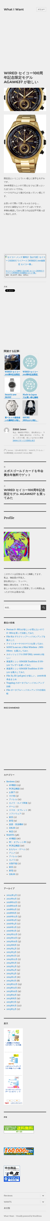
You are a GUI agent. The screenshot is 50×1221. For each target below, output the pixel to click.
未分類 (7, 1208)
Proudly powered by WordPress (29, 1216)
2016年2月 (11, 927)
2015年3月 (11, 952)
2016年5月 (11, 923)
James (10, 450)
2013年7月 (11, 1002)
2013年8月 (11, 998)
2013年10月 (11, 991)
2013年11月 (11, 987)
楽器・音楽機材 (16, 824)
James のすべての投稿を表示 (24, 440)
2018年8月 (11, 913)
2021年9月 (11, 898)
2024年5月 (11, 895)
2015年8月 (11, 945)
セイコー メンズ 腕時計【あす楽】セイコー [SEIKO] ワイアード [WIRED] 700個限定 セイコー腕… (25, 272)
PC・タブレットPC (17, 842)
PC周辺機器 (14, 788)
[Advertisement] (25, 45)
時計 (30, 453)
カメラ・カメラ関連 (18, 803)
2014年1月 (11, 980)
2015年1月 (11, 955)
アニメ (12, 852)
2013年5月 (11, 1009)
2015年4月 (11, 948)
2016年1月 (11, 930)
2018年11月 (11, 902)
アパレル (39, 450)
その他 (12, 795)
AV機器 (12, 785)
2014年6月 (11, 963)
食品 (11, 831)
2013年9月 (11, 995)
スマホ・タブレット (18, 810)
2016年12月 (12, 916)
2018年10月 (11, 906)
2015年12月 (11, 934)
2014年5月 (11, 966)
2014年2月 (11, 977)
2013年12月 (11, 984)
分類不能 (13, 863)
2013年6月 (11, 1005)
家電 (11, 820)
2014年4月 (11, 970)
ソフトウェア (15, 813)
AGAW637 (18, 453)
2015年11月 (11, 938)
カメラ (12, 860)
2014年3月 (11, 973)
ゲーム (12, 806)
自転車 (12, 828)
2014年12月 (11, 959)
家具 (11, 817)
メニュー (41, 9)
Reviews (10, 781)
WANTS (32, 450)
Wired (25, 453)
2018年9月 (11, 909)
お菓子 (12, 792)
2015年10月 (11, 941)
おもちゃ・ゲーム (17, 849)
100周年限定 (8, 453)
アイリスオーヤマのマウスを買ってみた (24, 643)
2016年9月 (11, 920)
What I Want (14, 9)
